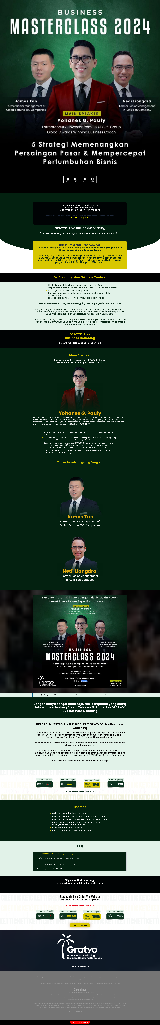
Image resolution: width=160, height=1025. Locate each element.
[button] (80, 854)
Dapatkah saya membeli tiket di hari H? (49, 869)
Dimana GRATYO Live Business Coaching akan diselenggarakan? (57, 854)
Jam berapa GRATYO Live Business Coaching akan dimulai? (56, 865)
